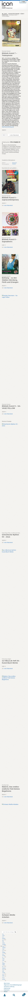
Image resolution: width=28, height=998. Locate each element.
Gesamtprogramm (13, 13)
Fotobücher (3, 959)
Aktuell (5, 991)
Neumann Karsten (14, 163)
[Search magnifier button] (15, 932)
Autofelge (12, 146)
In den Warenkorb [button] (8, 205)
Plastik (15, 151)
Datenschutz (7, 988)
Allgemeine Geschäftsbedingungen (13, 985)
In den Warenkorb (14, 135)
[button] (18, 22)
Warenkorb (22, 993)
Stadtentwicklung (14, 152)
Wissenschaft (3, 971)
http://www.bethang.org (8, 127)
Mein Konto (7, 983)
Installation (5, 148)
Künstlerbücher (12, 145)
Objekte (12, 149)
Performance (9, 151)
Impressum (6, 990)
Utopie (4, 153)
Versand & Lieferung (9, 986)
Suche (14, 995)
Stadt (6, 152)
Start (5, 13)
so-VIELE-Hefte (3, 963)
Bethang (18, 146)
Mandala (7, 149)
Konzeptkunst (13, 148)
